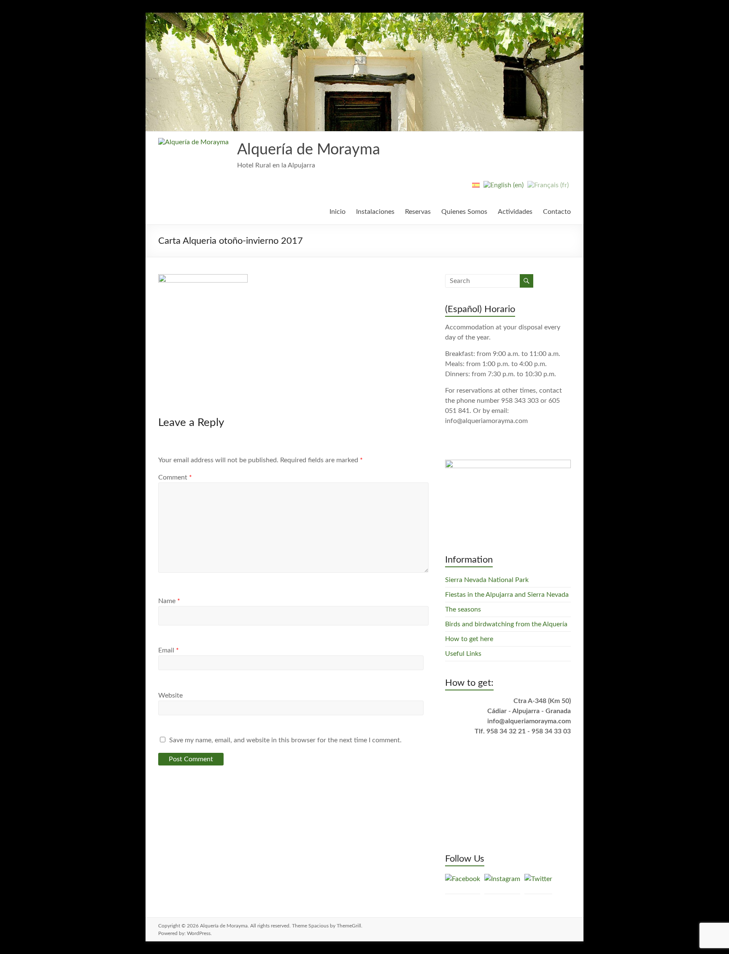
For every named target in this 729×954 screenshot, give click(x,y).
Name (169, 601)
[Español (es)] (476, 188)
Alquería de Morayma (308, 149)
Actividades (515, 211)
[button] (193, 142)
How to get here (469, 639)
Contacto (557, 211)
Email (168, 650)
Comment (175, 477)
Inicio (337, 211)
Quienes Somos (464, 211)
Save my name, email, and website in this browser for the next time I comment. (285, 740)
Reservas (418, 211)
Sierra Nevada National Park (487, 580)
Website (170, 695)
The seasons (463, 609)
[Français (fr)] (548, 188)
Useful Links (463, 653)
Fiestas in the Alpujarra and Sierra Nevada (507, 594)
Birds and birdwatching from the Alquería (506, 624)
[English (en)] (503, 188)
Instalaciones (375, 211)
